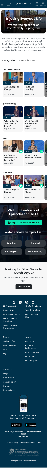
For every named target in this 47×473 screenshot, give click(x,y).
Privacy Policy (12, 443)
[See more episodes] (45, 84)
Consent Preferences (30, 346)
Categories (8, 60)
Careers (6, 386)
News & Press (9, 390)
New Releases (9, 345)
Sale (5, 349)
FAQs (5, 374)
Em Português (31, 360)
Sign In (6, 354)
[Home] (24, 4)
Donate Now (8, 310)
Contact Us (30, 341)
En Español (30, 356)
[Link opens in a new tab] (14, 302)
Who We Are (8, 378)
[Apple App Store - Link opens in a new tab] (16, 425)
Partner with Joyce (11, 314)
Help (39, 443)
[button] (3, 3)
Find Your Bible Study (31, 315)
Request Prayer (32, 352)
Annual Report (9, 382)
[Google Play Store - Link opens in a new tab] (30, 425)
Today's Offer (9, 341)
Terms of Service (27, 443)
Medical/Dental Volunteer (10, 320)
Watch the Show (32, 310)
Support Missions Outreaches (10, 326)
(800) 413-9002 (23, 436)
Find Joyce (23, 287)
